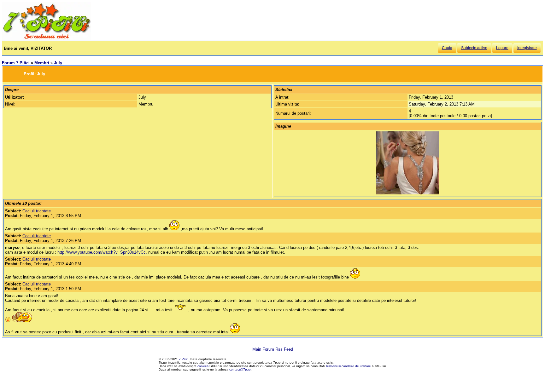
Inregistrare (527, 48)
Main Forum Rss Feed (272, 349)
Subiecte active (474, 48)
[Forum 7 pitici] (46, 38)
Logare (502, 48)
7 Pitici (183, 359)
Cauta (447, 48)
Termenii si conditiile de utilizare (348, 366)
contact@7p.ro (240, 369)
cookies (202, 366)
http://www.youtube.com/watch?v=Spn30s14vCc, (102, 252)
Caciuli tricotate (36, 211)
